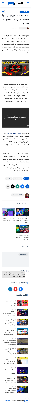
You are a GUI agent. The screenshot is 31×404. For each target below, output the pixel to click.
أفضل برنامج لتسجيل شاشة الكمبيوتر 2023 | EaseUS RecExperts (10, 381)
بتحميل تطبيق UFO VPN (14, 133)
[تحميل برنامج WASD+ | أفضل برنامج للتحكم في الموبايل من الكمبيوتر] (22, 351)
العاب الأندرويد (24, 11)
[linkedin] (10, 289)
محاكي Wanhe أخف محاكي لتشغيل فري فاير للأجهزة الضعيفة (10, 323)
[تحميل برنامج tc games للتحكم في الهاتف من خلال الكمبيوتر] (22, 341)
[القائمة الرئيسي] (28, 3)
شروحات (9, 178)
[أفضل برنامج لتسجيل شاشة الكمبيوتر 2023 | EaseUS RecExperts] (22, 379)
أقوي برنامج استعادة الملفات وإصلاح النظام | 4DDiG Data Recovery (10, 361)
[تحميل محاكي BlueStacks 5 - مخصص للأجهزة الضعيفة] (22, 312)
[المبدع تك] (15, 3)
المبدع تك (7, 400)
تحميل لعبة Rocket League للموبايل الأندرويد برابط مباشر (22, 237)
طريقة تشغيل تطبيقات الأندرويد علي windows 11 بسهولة (22, 220)
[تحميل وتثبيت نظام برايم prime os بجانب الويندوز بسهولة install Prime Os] (22, 331)
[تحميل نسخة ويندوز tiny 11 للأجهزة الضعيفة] (22, 370)
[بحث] (3, 3)
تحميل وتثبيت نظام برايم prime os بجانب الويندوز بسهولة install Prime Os (10, 333)
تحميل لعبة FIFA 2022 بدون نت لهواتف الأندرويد (8, 219)
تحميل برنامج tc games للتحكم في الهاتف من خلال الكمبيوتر (9, 342)
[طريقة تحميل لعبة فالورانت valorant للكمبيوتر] (22, 303)
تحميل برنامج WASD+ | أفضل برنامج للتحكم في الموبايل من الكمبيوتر (10, 352)
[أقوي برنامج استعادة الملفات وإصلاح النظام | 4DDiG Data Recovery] (22, 360)
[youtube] (15, 289)
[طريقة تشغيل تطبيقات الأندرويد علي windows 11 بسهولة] (22, 389)
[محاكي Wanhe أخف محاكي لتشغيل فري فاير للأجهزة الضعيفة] (22, 322)
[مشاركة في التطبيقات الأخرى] (8, 186)
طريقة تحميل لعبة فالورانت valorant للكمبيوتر (11, 304)
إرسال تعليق (23, 254)
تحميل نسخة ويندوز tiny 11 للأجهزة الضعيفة (10, 371)
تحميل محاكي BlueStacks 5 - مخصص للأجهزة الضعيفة (9, 313)
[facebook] (21, 289)
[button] (22, 186)
